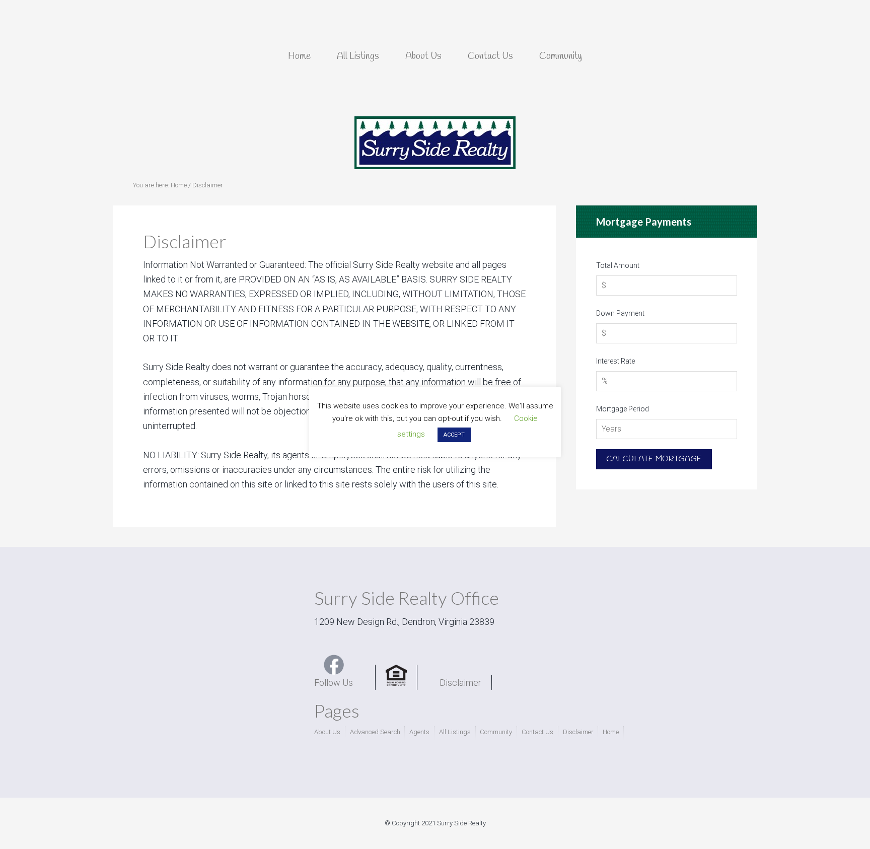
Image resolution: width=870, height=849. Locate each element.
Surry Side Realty (435, 143)
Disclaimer (460, 682)
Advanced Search (375, 732)
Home (611, 732)
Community (496, 732)
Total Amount (617, 265)
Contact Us (537, 732)
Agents (419, 732)
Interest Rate (615, 361)
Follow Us (333, 682)
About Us (327, 732)
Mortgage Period (622, 409)
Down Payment (620, 313)
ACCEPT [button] (454, 435)
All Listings (455, 732)
